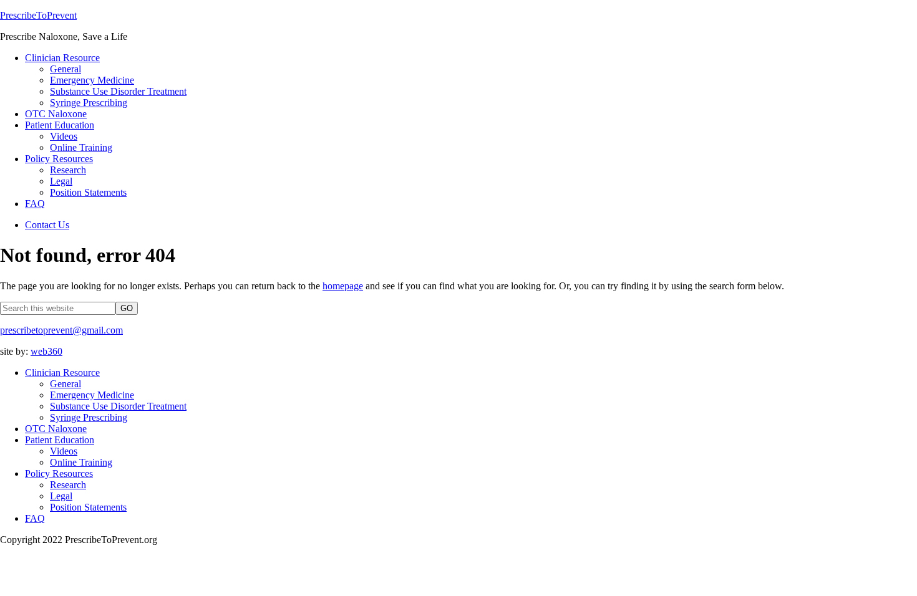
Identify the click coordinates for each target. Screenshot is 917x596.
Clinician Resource (62, 372)
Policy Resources (59, 473)
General (65, 383)
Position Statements (88, 507)
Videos (63, 451)
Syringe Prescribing (88, 417)
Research (68, 484)
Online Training (81, 462)
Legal (61, 496)
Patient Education (59, 440)
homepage (343, 286)
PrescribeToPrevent (38, 15)
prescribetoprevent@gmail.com (61, 330)
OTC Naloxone (56, 428)
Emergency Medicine (92, 395)
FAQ (35, 518)
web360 (46, 351)
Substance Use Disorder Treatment (118, 406)
